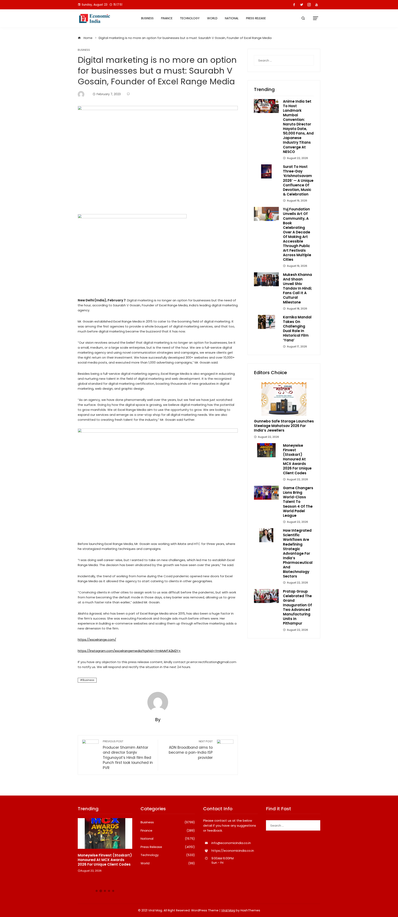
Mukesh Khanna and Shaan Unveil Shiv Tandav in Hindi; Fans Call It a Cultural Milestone (297, 288)
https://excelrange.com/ (97, 639)
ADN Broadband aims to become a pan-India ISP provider (191, 750)
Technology (190, 18)
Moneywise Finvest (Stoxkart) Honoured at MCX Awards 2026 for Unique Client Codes (297, 459)
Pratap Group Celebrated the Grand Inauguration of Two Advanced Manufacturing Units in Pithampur (297, 607)
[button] (97, 891)
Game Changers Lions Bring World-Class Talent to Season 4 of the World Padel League (298, 501)
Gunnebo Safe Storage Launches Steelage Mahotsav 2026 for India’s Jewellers (284, 426)
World (212, 18)
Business (147, 18)
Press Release (256, 18)
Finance (166, 18)
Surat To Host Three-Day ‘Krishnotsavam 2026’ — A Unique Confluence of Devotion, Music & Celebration (298, 180)
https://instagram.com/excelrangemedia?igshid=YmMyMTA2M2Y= (129, 651)
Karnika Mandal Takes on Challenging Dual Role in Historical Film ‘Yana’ (297, 328)
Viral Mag (228, 910)
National (232, 18)
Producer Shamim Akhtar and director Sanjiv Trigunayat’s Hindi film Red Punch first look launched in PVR (128, 755)
